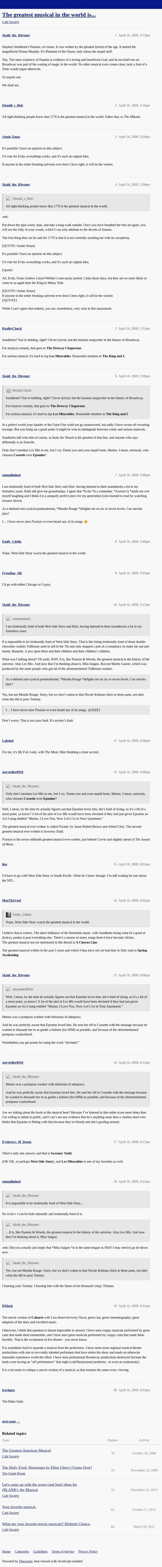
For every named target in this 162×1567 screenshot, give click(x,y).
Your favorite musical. (19, 1507)
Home (6, 1551)
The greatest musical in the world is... (49, 14)
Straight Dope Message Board (22, 4)
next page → (11, 1421)
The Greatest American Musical (26, 1450)
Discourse (25, 1561)
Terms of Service (63, 1551)
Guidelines (40, 1551)
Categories (22, 1551)
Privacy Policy (88, 1551)
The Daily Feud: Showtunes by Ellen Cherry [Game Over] (47, 1467)
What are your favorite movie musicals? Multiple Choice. (46, 1524)
